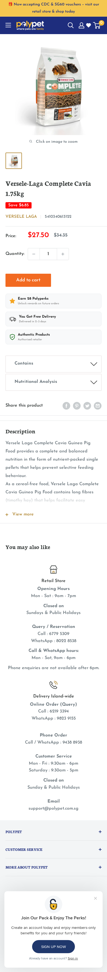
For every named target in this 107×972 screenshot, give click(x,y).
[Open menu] (8, 25)
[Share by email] (98, 406)
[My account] (81, 25)
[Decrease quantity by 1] (34, 254)
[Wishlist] (89, 25)
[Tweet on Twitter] (87, 406)
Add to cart (28, 280)
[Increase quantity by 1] (63, 254)
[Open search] (71, 25)
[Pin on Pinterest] (77, 406)
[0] (97, 25)
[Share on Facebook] (66, 406)
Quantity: (14, 254)
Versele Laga (21, 217)
